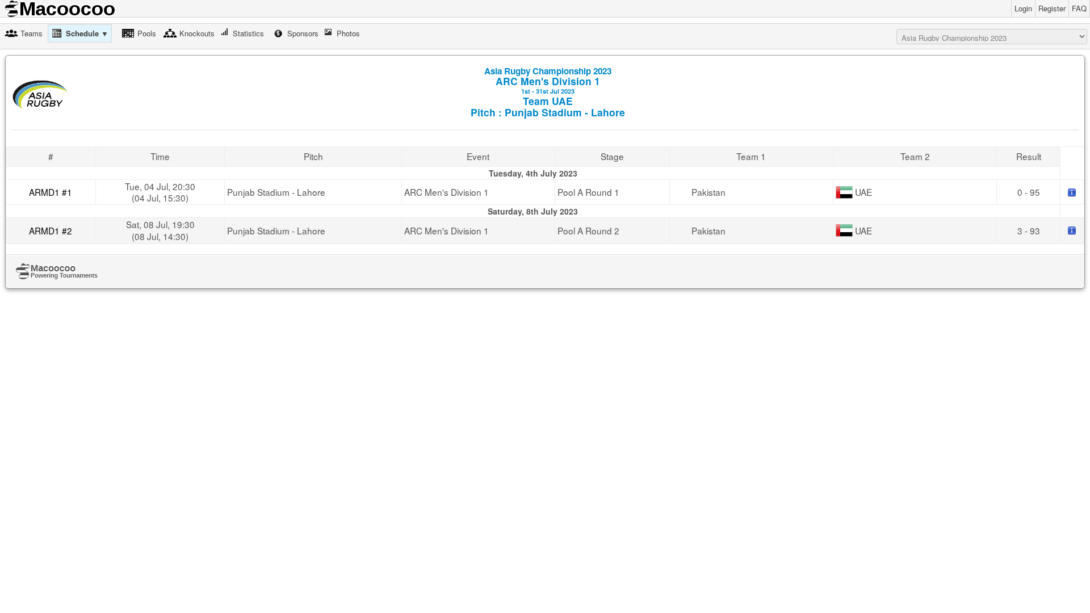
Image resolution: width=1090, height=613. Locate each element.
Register (1052, 8)
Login (1023, 8)
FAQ (1079, 8)
